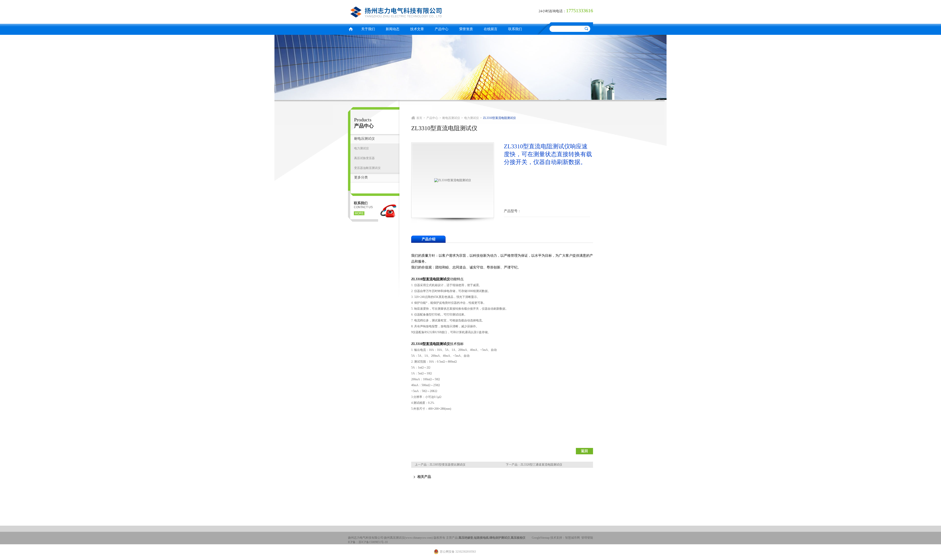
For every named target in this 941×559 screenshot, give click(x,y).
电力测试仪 (361, 148)
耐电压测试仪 (364, 138)
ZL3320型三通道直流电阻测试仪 (541, 464)
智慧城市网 (572, 537)
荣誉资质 (466, 29)
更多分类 (361, 177)
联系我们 (515, 29)
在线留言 (490, 29)
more (359, 213)
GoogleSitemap (541, 537)
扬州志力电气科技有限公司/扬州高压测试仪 (408, 11)
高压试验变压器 (364, 158)
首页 (350, 28)
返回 (584, 451)
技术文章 (417, 29)
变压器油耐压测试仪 (367, 168)
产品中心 (441, 29)
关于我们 (368, 29)
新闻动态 (392, 29)
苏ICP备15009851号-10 (373, 542)
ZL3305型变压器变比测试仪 (447, 464)
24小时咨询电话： (552, 11)
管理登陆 (587, 537)
